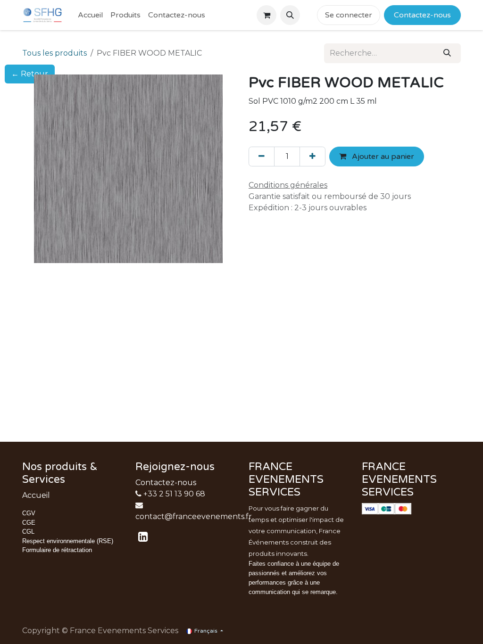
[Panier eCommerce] (266, 15)
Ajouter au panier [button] (382, 156)
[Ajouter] (312, 156)
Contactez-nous (165, 482)
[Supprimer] (262, 156)
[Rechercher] (447, 53)
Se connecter (348, 15)
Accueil (36, 495)
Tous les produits (54, 53)
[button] (290, 15)
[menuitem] (90, 15)
